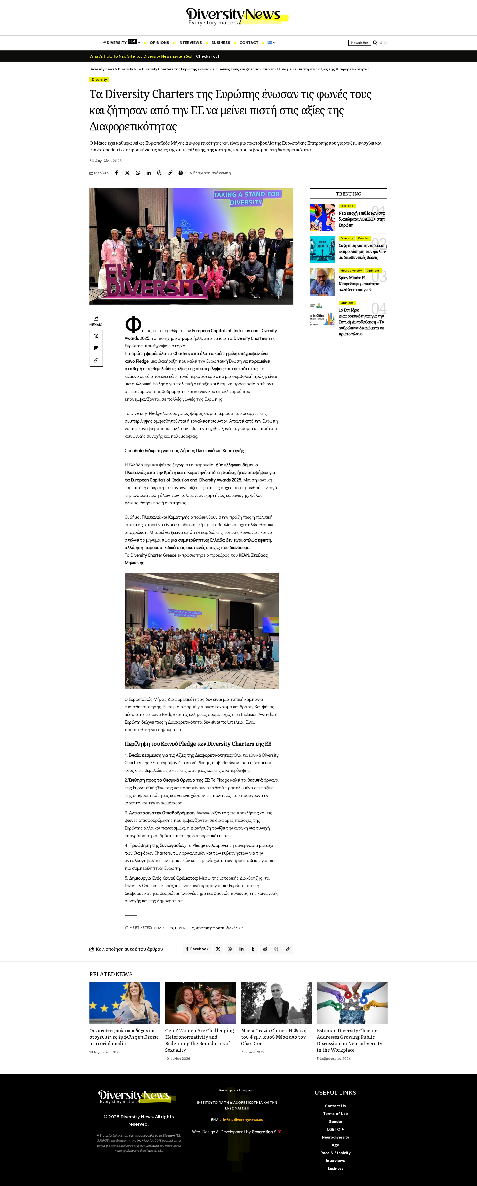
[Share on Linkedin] (149, 173)
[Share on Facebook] (116, 173)
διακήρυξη (234, 927)
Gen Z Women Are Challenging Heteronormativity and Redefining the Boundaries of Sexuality (199, 1040)
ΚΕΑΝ (244, 555)
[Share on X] (127, 173)
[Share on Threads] (159, 173)
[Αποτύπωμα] (181, 173)
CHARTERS (163, 927)
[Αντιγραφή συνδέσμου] (170, 173)
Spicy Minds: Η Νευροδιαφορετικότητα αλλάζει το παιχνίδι (359, 283)
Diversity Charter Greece (153, 555)
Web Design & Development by (234, 1132)
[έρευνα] (374, 42)
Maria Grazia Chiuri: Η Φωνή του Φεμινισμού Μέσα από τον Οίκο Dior (273, 1037)
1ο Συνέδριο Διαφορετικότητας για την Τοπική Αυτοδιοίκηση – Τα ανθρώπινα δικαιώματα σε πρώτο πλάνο (361, 322)
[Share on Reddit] (265, 949)
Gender (363, 238)
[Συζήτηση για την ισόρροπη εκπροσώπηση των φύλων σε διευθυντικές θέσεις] (322, 249)
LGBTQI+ (347, 206)
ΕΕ (247, 927)
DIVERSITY (184, 927)
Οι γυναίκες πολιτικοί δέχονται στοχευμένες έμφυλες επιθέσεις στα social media (124, 1037)
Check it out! (208, 56)
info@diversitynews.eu (243, 1120)
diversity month (210, 927)
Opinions (373, 270)
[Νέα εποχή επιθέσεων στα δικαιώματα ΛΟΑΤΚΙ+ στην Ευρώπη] (322, 217)
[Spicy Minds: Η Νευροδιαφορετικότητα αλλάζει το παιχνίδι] (322, 282)
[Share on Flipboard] (96, 348)
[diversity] (237, 16)
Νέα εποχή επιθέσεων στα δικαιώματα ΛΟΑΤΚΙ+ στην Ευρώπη (362, 219)
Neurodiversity (351, 270)
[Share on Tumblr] (253, 949)
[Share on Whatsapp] (138, 173)
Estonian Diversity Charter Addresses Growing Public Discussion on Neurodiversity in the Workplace (349, 1040)
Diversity (99, 80)
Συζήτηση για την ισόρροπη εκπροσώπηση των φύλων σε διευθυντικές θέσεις (363, 251)
